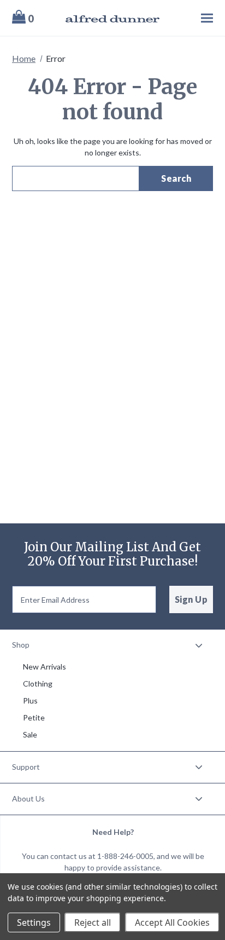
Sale (30, 734)
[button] (112, 645)
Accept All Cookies (172, 922)
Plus (30, 700)
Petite (34, 717)
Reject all (92, 922)
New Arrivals (44, 666)
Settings (34, 922)
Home (23, 58)
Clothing (37, 683)
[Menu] (193, 18)
